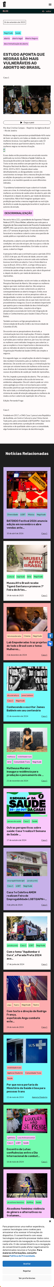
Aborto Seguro (31, 38)
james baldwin (27, 695)
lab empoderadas (14, 636)
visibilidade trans (25, 756)
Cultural (10, 576)
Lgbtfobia (11, 1138)
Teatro (16, 1005)
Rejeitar (27, 1271)
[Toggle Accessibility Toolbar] (50, 636)
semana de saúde (14, 821)
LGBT (22, 514)
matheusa (11, 756)
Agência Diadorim (15, 1073)
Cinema (27, 636)
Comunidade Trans (22, 762)
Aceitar (27, 1264)
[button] (50, 1221)
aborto (7, 38)
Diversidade (12, 514)
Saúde (18, 33)
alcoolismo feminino (15, 1202)
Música (31, 514)
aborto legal (17, 38)
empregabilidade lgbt (16, 880)
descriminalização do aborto (16, 44)
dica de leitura (13, 695)
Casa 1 (6, 77)
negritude (21, 576)
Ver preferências (27, 1278)
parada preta (32, 880)
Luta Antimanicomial (26, 1138)
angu (9, 1005)
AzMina (30, 1202)
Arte (29, 576)
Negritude (8, 33)
